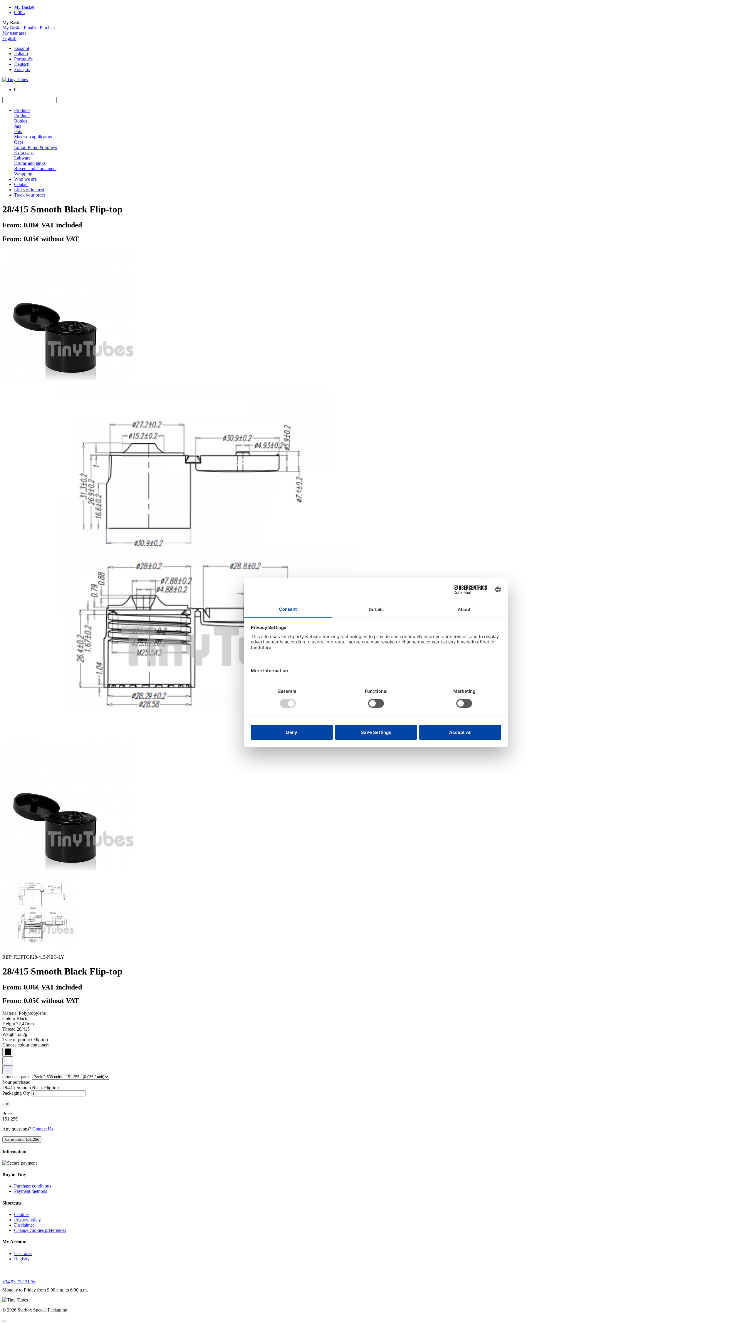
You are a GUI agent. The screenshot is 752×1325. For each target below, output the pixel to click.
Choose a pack (16, 1076)
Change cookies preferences (40, 1230)
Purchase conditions (32, 1185)
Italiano (21, 53)
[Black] (7, 1052)
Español (21, 48)
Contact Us (42, 1128)
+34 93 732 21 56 (19, 1281)
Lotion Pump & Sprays (35, 147)
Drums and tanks (30, 163)
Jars (17, 126)
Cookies (21, 1214)
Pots (18, 131)
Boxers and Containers (35, 168)
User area (23, 1253)
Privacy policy (27, 1219)
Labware (22, 157)
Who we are (25, 179)
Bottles (20, 120)
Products (22, 110)
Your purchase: (16, 1082)
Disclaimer (24, 1224)
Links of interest (29, 189)
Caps (19, 142)
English (9, 38)
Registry (22, 1258)
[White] (7, 1060)
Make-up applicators (33, 136)
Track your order (29, 194)
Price (7, 1113)
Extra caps (23, 152)
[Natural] (7, 1069)
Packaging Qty (16, 1093)
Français (22, 69)
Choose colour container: (25, 1044)
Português (23, 58)
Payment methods (30, 1191)
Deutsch (21, 64)
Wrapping (23, 173)
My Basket (12, 27)
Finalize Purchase (40, 27)
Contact (21, 184)
